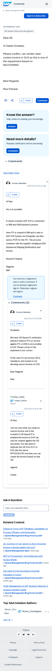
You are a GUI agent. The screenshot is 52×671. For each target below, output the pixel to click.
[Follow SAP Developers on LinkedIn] (33, 634)
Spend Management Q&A (15, 10)
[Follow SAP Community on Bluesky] (24, 634)
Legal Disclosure (39, 650)
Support (39, 657)
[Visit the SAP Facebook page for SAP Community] (19, 634)
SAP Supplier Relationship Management (18, 31)
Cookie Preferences (13, 665)
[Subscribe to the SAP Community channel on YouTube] (28, 634)
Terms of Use (39, 643)
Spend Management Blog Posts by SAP (23, 536)
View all (6, 620)
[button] (21, 100)
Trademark (13, 657)
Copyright (13, 650)
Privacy (13, 643)
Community (19, 4)
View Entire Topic (11, 173)
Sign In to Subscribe (36, 16)
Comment (42, 100)
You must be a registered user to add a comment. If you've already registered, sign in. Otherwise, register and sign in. (25, 285)
